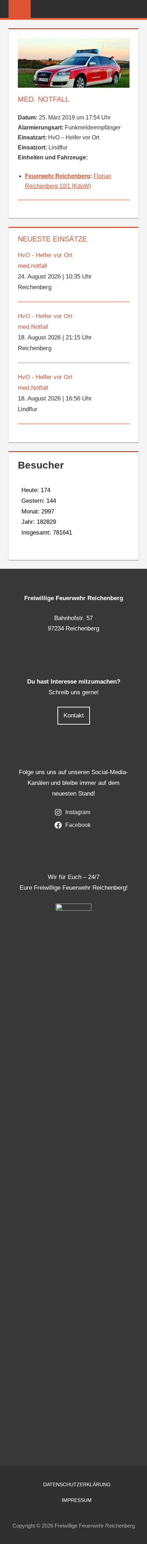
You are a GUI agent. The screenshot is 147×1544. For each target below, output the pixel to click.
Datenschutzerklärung (77, 1484)
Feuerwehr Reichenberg (57, 176)
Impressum (77, 1500)
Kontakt (74, 715)
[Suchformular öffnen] (133, 9)
